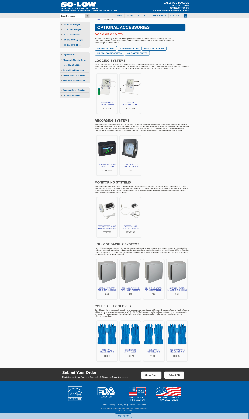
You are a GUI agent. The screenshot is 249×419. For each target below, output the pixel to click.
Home (98, 20)
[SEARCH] (87, 15)
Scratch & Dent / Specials (74, 90)
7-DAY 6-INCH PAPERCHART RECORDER (130, 167)
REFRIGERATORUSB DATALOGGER (107, 106)
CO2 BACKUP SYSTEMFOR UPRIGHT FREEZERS (130, 291)
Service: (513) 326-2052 (179, 8)
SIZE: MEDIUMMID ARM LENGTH (130, 353)
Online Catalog (109, 405)
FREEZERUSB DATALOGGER (130, 106)
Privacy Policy (122, 405)
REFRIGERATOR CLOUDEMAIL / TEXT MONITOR (107, 229)
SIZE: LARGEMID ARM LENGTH (153, 353)
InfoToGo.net (127, 410)
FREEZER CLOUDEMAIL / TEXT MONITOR (130, 229)
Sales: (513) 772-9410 (180, 5)
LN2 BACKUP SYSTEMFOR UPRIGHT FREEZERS (177, 291)
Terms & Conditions (138, 405)
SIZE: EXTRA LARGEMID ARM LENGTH (177, 353)
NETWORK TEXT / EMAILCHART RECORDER (107, 167)
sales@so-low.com (176, 2)
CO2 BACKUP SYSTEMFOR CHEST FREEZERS (107, 291)
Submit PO (174, 375)
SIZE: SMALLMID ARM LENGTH (107, 353)
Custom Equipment (71, 95)
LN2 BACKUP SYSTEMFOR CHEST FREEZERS (153, 291)
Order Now (150, 375)
